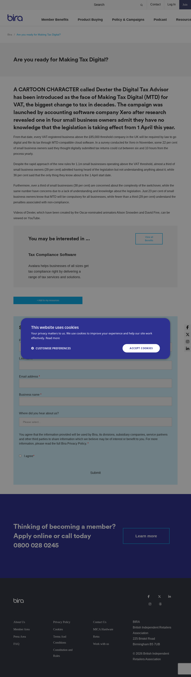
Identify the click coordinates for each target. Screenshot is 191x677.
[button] (51, 348)
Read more (53, 338)
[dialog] (95, 338)
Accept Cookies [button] (141, 348)
